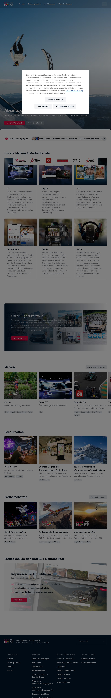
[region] (55, 92)
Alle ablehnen (43, 106)
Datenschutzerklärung (74, 91)
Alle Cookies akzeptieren (65, 106)
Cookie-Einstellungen (55, 100)
